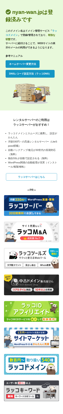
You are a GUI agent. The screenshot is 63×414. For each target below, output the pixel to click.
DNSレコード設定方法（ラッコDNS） (30, 73)
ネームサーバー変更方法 (22, 64)
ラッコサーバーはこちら (31, 176)
